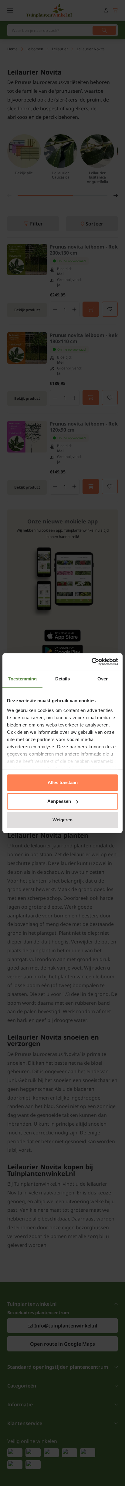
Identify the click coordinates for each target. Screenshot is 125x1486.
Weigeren (62, 819)
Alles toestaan (63, 782)
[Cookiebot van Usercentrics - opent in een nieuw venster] (91, 662)
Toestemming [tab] (22, 678)
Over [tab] (102, 678)
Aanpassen (59, 801)
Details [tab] (62, 678)
